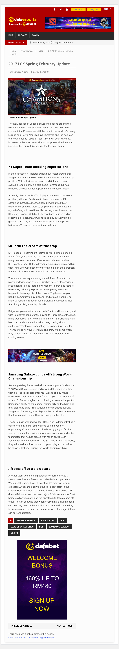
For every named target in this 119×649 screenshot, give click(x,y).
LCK (62, 520)
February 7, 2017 (20, 72)
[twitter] (60, 9)
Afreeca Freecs (25, 520)
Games (35, 35)
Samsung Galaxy (59, 526)
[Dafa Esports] (22, 21)
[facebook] (54, 9)
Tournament (27, 51)
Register (94, 9)
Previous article (21, 625)
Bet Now (78, 9)
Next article (65, 625)
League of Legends (22, 526)
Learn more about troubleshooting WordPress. (31, 637)
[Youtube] (66, 9)
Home (10, 35)
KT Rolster (47, 520)
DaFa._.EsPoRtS (41, 72)
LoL (41, 526)
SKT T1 (14, 533)
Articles (22, 35)
